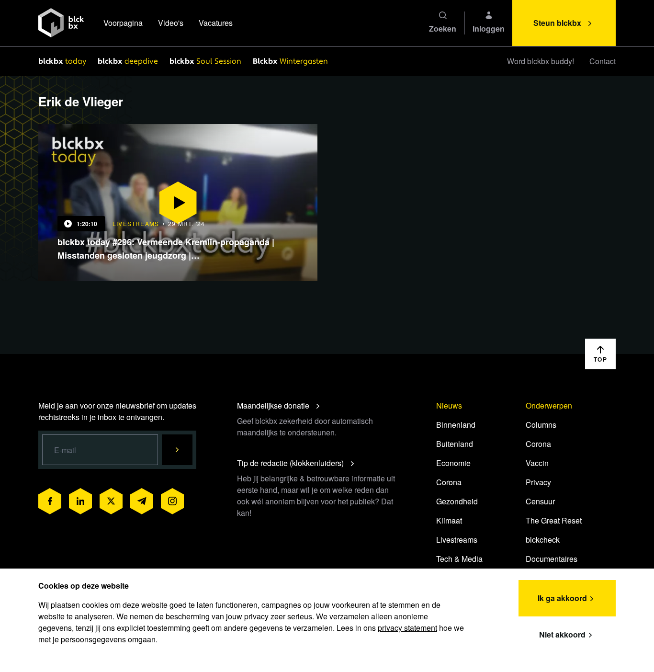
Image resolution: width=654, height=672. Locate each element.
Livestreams (456, 539)
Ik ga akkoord (562, 598)
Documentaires (551, 558)
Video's (170, 22)
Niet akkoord (562, 634)
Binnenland (455, 424)
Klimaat (449, 520)
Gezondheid (457, 501)
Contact (602, 61)
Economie (453, 462)
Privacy (538, 482)
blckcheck (543, 539)
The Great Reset (554, 520)
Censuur (540, 501)
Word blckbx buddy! (540, 61)
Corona (449, 482)
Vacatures (216, 22)
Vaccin (537, 462)
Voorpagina (123, 22)
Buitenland (454, 443)
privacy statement (407, 627)
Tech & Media (459, 558)
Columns (541, 424)
